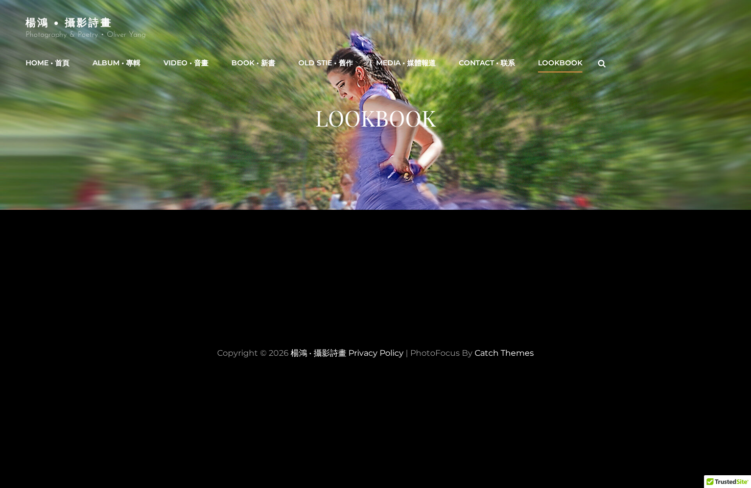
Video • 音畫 (185, 62)
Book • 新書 (253, 62)
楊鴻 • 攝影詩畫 (69, 22)
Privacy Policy (376, 353)
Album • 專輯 (116, 62)
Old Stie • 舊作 (325, 62)
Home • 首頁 (47, 62)
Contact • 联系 (487, 62)
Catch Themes (504, 353)
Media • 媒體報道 (406, 62)
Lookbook (560, 62)
